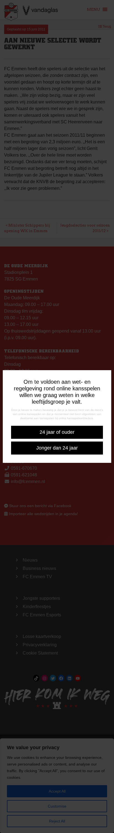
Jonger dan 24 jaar (57, 448)
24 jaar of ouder (57, 432)
